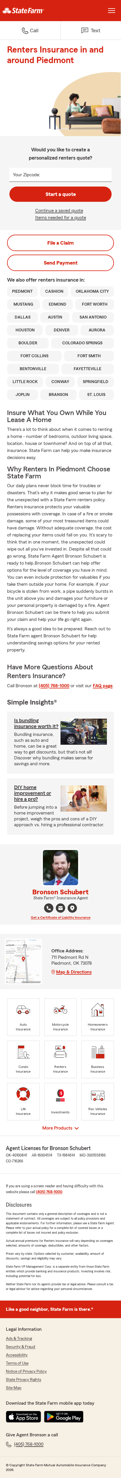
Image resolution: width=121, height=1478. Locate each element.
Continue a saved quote (59, 210)
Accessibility (17, 1355)
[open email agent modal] (60, 908)
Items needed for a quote (60, 217)
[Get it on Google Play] (63, 1417)
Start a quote (61, 194)
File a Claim (60, 243)
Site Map (13, 1388)
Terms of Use (17, 1363)
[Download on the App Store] (23, 1417)
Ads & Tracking (19, 1339)
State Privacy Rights (23, 1380)
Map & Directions (74, 972)
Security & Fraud (20, 1347)
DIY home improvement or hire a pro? (32, 793)
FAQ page (102, 685)
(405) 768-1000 (54, 685)
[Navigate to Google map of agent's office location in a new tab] (72, 908)
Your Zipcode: (26, 174)
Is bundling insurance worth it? (36, 723)
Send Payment (61, 262)
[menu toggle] (112, 11)
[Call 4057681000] (48, 908)
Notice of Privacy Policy (26, 1371)
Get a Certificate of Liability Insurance (60, 917)
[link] (30, 10)
